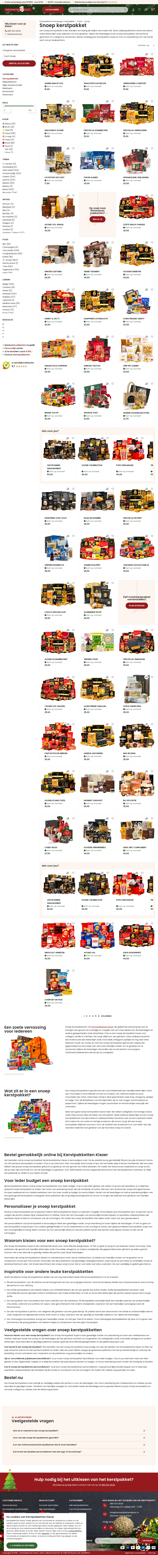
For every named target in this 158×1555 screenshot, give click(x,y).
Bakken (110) (8, 183)
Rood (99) (10, 143)
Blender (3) (7, 213)
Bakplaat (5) (8, 207)
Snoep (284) (12, 260)
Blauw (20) (10, 123)
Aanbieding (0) (9, 167)
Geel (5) (9, 130)
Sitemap (152, 1553)
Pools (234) (8, 313)
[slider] (3, 106)
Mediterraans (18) (11, 303)
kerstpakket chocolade (93, 1300)
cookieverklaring (75, 1531)
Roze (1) (9, 146)
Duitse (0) (7, 290)
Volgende (106, 1016)
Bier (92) (6, 244)
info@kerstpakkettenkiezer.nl (124, 1512)
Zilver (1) (9, 152)
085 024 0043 (14, 31)
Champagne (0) (10, 247)
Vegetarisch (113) (10, 269)
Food (79, 21)
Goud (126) (10, 133)
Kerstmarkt (8, 91)
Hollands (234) (9, 293)
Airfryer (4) (8, 204)
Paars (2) (9, 139)
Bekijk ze (97, 219)
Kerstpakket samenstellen (15, 1509)
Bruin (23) (9, 127)
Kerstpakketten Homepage (51, 21)
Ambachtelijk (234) (11, 173)
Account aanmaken (48, 1505)
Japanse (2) (8, 300)
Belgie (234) (8, 284)
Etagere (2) (8, 223)
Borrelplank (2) (9, 216)
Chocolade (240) (10, 250)
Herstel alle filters (19, 63)
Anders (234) (8, 176)
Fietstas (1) (7, 226)
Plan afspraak (137, 605)
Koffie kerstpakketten (118, 1289)
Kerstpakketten (10, 78)
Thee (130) (7, 266)
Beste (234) (8, 189)
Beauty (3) (7, 186)
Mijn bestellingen (47, 1509)
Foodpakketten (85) (12, 253)
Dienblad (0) (8, 220)
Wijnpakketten (9, 81)
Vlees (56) (7, 272)
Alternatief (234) (10, 170)
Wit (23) (9, 149)
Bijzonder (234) (9, 192)
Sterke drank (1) (10, 263)
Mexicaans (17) (9, 306)
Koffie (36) (7, 256)
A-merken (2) (9, 163)
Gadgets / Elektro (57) (13, 232)
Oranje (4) (10, 136)
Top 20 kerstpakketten (80, 1509)
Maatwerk (7, 88)
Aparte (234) (8, 179)
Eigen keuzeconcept (12, 85)
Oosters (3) (8, 309)
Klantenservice (14, 34)
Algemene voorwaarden (135, 1553)
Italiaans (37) (8, 297)
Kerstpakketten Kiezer (103, 1026)
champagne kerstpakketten (113, 1319)
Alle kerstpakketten (79, 1505)
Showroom (7, 94)
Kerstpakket (70, 21)
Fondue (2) (7, 229)
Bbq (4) (6, 210)
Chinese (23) (8, 287)
